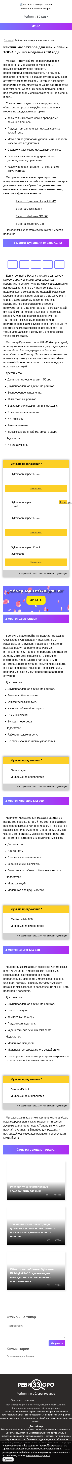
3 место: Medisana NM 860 (32, 216)
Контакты (29, 1400)
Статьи (43, 16)
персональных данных (38, 1455)
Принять (8, 1459)
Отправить (57, 1343)
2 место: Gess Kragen (29, 208)
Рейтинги (30, 16)
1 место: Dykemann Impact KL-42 (36, 201)
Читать (36, 600)
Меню (36, 26)
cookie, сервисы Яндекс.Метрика (38, 1411)
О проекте (16, 1400)
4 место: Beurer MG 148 (30, 223)
